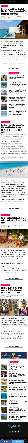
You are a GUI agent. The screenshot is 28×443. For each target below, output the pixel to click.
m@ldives (9, 17)
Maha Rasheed (10, 159)
